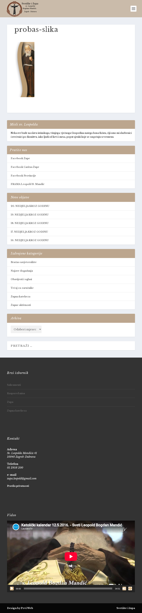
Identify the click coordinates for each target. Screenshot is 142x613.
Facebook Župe (20, 158)
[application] (71, 556)
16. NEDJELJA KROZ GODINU (30, 240)
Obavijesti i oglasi (21, 279)
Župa (10, 402)
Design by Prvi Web (20, 608)
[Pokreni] (12, 588)
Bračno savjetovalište (24, 262)
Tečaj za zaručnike (22, 288)
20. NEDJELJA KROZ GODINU (30, 206)
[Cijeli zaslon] (130, 588)
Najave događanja (22, 270)
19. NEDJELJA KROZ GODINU (29, 214)
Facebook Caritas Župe (25, 167)
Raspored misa (16, 393)
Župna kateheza (20, 296)
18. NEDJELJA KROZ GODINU (29, 223)
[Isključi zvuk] (124, 588)
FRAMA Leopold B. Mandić (27, 184)
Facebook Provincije (23, 175)
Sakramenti (14, 385)
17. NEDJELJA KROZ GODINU (29, 231)
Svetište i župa (125, 608)
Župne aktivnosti (21, 305)
